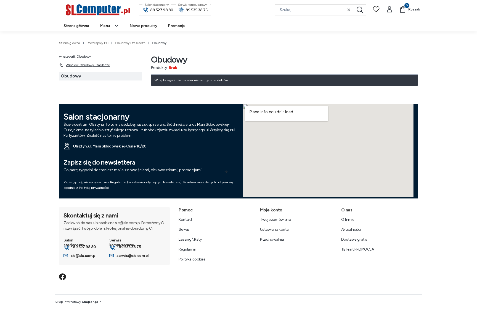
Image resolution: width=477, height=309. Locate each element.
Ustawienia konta (274, 229)
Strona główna (69, 43)
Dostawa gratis (354, 239)
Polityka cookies (192, 259)
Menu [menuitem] (105, 25)
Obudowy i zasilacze (130, 43)
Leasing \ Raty (190, 239)
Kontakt (185, 219)
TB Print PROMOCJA (357, 249)
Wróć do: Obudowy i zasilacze (88, 65)
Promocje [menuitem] (176, 25)
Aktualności (351, 229)
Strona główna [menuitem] (76, 25)
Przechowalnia (272, 239)
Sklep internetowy (76, 302)
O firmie (347, 219)
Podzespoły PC (97, 43)
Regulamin (187, 249)
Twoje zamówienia (275, 219)
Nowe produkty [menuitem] (143, 25)
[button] (360, 10)
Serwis (184, 229)
